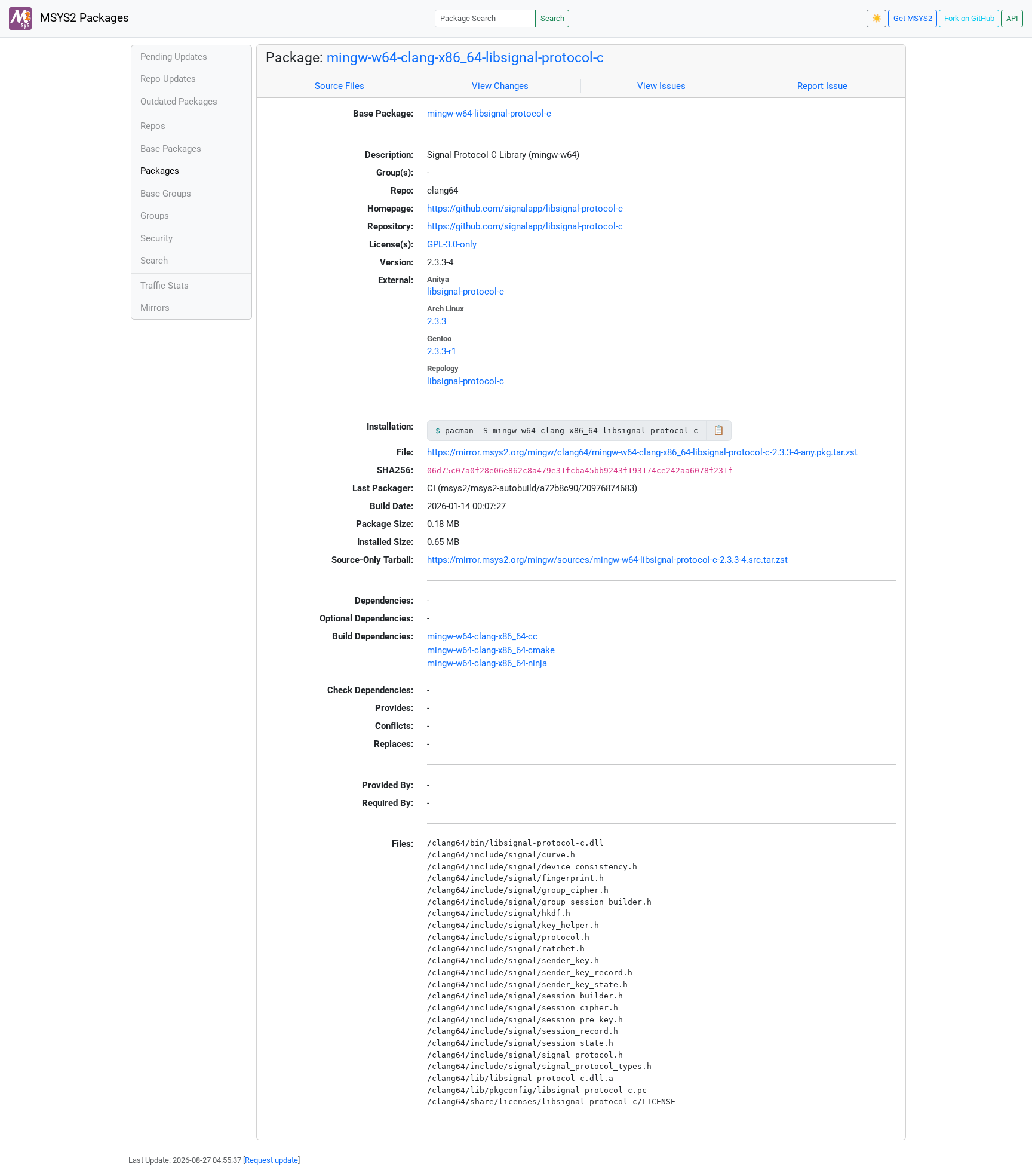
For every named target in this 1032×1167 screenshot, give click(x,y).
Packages (159, 171)
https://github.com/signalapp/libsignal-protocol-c (525, 208)
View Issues (661, 86)
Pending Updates (173, 56)
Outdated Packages (178, 101)
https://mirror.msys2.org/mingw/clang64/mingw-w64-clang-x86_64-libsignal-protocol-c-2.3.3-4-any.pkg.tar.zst (642, 452)
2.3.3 (436, 321)
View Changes (500, 86)
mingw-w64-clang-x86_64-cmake (491, 650)
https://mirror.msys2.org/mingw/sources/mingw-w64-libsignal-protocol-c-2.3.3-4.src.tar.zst (607, 560)
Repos (152, 126)
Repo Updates (168, 78)
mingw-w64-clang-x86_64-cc (482, 636)
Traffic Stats (164, 285)
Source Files (339, 86)
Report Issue (822, 86)
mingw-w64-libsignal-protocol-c (489, 113)
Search (552, 18)
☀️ (877, 18)
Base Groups (165, 193)
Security (156, 238)
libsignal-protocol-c (465, 291)
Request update (271, 1160)
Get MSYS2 (912, 18)
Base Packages (170, 148)
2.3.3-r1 (441, 351)
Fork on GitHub (969, 18)
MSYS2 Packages (83, 17)
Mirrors (155, 307)
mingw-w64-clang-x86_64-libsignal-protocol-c (465, 57)
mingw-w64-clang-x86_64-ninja (487, 663)
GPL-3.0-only (452, 244)
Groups (154, 215)
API (1012, 18)
